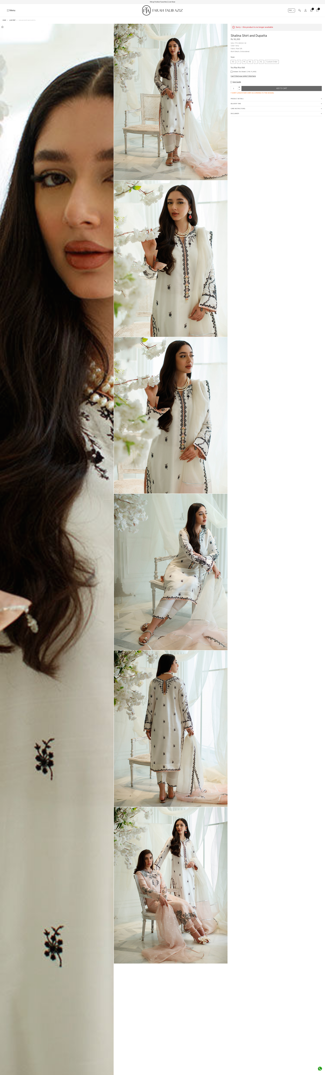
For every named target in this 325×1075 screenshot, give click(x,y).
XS (233, 62)
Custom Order (271, 62)
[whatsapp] (320, 1068)
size (233, 57)
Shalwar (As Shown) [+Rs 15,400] (244, 71)
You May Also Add (238, 68)
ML (250, 62)
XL (261, 62)
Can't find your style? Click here (243, 76)
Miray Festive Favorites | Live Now (162, 2)
